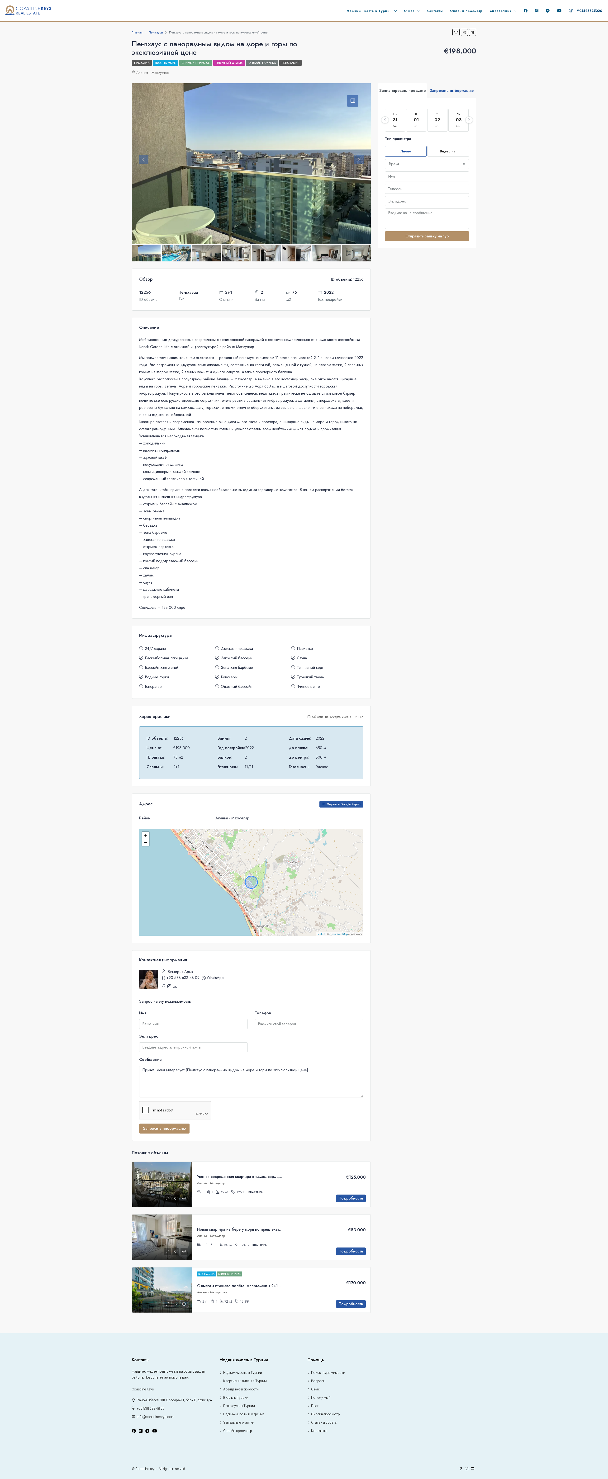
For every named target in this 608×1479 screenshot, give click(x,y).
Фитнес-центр (308, 686)
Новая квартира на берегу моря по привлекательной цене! (250, 1229)
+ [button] (145, 835)
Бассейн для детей (161, 667)
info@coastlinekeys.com (155, 1417)
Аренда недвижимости (241, 1389)
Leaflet (321, 934)
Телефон (263, 1013)
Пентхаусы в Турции (239, 1406)
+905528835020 (588, 10)
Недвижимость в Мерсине (243, 1414)
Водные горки (157, 677)
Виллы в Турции (235, 1397)
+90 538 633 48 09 (183, 977)
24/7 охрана (155, 648)
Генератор (153, 686)
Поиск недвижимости (328, 1373)
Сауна (302, 658)
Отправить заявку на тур (427, 236)
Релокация (290, 63)
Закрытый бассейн (236, 658)
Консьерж (229, 677)
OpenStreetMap (338, 934)
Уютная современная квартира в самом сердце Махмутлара (250, 1176)
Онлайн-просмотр (466, 11)
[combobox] (427, 164)
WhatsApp (215, 977)
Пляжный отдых (229, 63)
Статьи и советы (324, 1422)
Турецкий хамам (310, 677)
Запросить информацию (164, 1128)
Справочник (501, 11)
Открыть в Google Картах (343, 804)
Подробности (351, 1198)
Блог (315, 1406)
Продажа (141, 63)
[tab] (352, 101)
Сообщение (150, 1059)
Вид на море (165, 63)
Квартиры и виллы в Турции (245, 1381)
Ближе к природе (196, 63)
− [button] (145, 842)
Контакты (435, 11)
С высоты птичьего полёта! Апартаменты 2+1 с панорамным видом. (257, 1286)
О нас (409, 11)
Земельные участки (238, 1422)
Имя (143, 1013)
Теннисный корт (310, 667)
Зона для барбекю (237, 667)
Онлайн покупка (262, 63)
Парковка (305, 648)
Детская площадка (237, 648)
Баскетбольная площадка (166, 658)
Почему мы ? (321, 1397)
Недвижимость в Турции (369, 11)
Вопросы (318, 1381)
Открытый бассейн (236, 686)
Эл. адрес (148, 1036)
